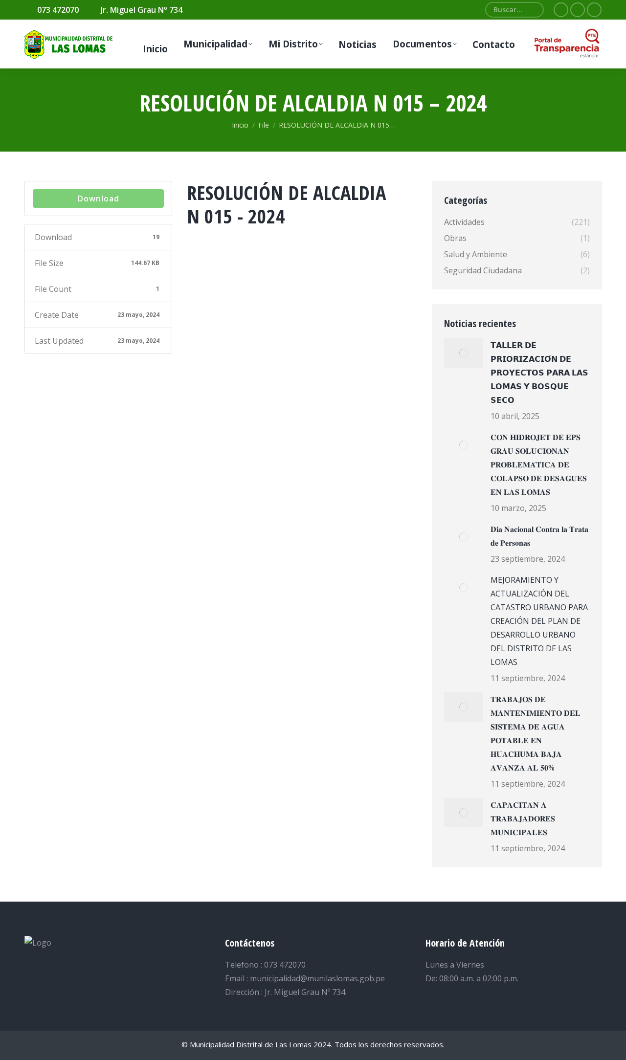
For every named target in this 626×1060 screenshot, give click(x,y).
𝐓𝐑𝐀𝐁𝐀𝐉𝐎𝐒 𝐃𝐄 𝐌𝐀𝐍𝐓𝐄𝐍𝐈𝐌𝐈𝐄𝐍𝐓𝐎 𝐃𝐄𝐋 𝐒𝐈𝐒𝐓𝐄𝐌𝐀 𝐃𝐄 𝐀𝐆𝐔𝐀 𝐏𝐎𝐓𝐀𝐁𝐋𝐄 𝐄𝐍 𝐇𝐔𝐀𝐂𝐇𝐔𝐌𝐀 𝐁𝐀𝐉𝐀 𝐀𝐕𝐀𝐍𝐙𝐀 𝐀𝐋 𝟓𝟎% (536, 733)
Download (98, 198)
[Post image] (463, 353)
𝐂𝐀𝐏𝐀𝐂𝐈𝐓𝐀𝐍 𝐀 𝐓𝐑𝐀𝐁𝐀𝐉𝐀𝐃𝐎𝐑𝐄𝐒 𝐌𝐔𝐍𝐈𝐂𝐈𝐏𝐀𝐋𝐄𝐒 (523, 818)
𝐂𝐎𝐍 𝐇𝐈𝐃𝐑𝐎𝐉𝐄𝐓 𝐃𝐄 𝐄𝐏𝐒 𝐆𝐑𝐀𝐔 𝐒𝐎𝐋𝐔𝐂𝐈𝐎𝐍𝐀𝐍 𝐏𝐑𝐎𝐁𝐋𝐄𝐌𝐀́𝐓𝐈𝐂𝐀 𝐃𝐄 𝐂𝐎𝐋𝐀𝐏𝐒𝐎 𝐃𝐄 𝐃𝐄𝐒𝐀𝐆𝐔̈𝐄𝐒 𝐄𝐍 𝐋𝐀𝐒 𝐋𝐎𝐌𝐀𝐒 (539, 464)
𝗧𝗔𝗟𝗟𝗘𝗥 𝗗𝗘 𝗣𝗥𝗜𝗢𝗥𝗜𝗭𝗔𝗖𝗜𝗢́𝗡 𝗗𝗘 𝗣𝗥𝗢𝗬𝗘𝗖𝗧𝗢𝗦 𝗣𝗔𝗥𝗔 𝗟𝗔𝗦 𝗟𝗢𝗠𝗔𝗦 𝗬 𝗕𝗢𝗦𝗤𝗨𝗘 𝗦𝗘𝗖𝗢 (539, 372)
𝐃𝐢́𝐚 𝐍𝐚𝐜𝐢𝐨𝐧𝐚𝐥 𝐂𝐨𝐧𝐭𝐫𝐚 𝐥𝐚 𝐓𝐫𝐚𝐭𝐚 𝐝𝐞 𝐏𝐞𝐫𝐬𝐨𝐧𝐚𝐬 (539, 536)
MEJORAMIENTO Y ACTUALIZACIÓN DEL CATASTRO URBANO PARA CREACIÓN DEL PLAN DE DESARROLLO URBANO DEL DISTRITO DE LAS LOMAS (539, 620)
